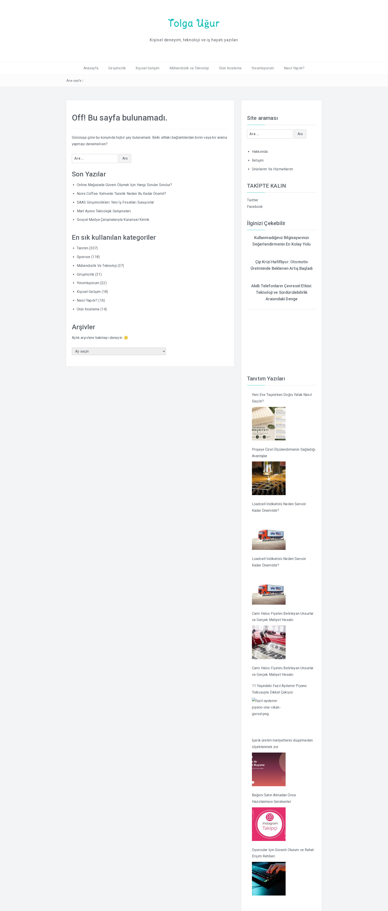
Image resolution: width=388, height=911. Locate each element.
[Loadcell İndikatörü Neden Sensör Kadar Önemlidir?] (269, 533)
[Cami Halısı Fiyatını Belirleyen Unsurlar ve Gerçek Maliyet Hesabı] (269, 642)
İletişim (258, 160)
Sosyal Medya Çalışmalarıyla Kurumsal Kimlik (113, 219)
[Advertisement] (281, 337)
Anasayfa (91, 68)
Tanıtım (82, 248)
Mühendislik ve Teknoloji (189, 68)
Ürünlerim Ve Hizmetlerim (272, 169)
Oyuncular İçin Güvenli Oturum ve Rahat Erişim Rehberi (283, 853)
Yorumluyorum (262, 68)
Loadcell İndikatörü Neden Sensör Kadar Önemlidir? (279, 507)
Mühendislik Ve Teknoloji (97, 265)
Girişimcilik (117, 68)
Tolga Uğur (194, 23)
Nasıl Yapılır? (294, 68)
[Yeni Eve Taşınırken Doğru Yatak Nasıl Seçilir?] (269, 424)
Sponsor (83, 257)
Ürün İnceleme (230, 68)
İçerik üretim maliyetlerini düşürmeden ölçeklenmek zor (282, 743)
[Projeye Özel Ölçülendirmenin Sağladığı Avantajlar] (269, 478)
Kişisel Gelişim (147, 68)
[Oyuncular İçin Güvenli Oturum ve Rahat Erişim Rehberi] (269, 879)
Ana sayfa (73, 80)
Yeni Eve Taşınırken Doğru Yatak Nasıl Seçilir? (282, 398)
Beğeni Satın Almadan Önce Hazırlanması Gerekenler (274, 798)
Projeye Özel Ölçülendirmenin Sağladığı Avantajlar (283, 452)
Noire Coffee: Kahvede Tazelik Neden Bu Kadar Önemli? (121, 193)
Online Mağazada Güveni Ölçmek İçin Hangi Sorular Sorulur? (124, 185)
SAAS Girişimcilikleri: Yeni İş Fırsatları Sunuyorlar (115, 202)
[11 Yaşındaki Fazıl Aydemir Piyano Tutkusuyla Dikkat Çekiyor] (269, 714)
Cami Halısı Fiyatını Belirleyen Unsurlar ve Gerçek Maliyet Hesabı (282, 616)
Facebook (255, 206)
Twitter (252, 200)
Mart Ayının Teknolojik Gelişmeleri (104, 211)
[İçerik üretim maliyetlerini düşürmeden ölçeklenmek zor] (269, 769)
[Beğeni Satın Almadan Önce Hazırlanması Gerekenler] (269, 824)
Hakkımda (260, 151)
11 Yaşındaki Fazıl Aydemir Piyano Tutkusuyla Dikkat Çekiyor (279, 689)
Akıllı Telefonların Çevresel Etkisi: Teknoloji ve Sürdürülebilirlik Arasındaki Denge (281, 292)
